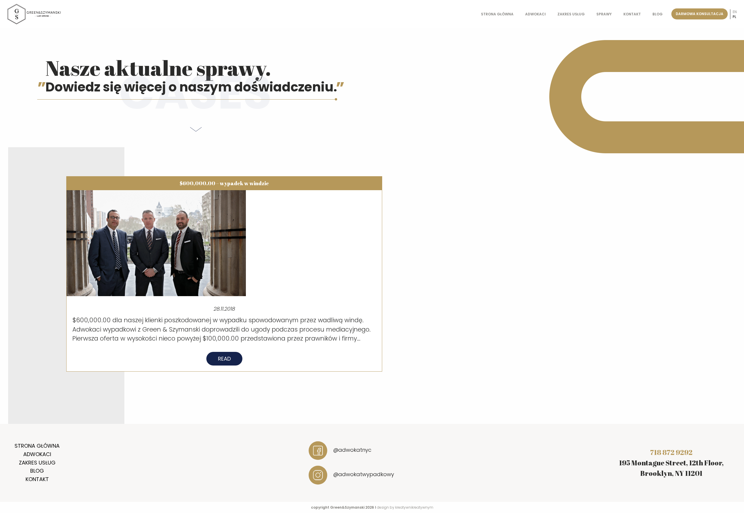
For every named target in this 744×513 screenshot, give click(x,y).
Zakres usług (571, 14)
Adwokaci (535, 14)
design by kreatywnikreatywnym (405, 507)
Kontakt (632, 14)
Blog (657, 14)
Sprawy (604, 14)
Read (224, 358)
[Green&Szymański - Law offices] (34, 13)
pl (734, 16)
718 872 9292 (671, 452)
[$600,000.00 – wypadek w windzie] (156, 242)
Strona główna (497, 14)
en (735, 11)
